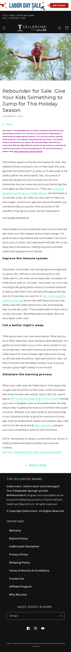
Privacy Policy (18, 554)
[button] (4, 28)
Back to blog (37, 465)
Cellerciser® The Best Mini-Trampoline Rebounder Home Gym (35, 643)
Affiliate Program (20, 586)
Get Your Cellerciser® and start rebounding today (31, 452)
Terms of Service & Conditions (29, 570)
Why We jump (18, 594)
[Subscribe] (60, 616)
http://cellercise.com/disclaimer (28, 151)
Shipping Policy (19, 562)
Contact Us (16, 578)
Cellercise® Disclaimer (24, 546)
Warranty (15, 530)
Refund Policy (18, 538)
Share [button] (9, 124)
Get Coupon (59, 5)
